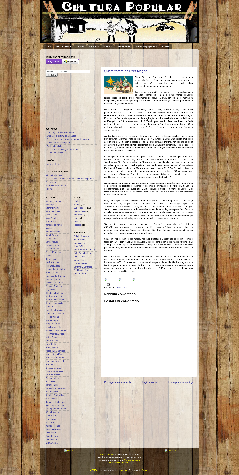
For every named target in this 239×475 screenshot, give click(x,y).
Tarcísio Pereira (52, 415)
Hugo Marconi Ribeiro (55, 300)
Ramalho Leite (52, 385)
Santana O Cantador (83, 267)
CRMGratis (95, 470)
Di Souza (50, 255)
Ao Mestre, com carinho (56, 185)
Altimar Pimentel (53, 208)
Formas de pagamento (146, 46)
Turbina (49, 189)
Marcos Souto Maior (54, 354)
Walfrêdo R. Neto (53, 426)
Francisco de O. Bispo (55, 276)
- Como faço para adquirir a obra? (60, 132)
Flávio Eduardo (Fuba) (55, 269)
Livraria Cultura (80, 256)
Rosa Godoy (51, 399)
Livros (76, 218)
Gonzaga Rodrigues (54, 286)
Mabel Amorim (52, 347)
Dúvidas (107, 46)
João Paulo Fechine (82, 253)
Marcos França (63, 46)
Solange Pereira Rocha (56, 409)
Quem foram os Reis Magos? (126, 71)
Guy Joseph (51, 290)
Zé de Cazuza (52, 436)
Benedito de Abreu (54, 225)
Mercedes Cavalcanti (55, 361)
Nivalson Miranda (53, 368)
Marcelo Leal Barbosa (55, 351)
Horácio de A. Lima (54, 296)
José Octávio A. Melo (55, 334)
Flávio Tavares (52, 272)
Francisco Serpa (53, 164)
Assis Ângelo (51, 218)
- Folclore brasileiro (54, 146)
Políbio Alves (51, 381)
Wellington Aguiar (53, 429)
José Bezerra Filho (54, 327)
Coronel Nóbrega (53, 252)
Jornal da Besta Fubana (84, 250)
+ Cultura (94, 46)
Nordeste (78, 225)
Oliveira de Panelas (54, 371)
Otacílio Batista (80, 263)
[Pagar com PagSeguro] (62, 63)
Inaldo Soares (52, 307)
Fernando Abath (53, 266)
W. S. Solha (51, 422)
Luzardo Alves (52, 344)
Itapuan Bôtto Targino (55, 313)
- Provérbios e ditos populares (59, 143)
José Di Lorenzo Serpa (56, 330)
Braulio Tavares (52, 235)
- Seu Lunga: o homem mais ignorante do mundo (67, 139)
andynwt (124, 470)
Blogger (145, 470)
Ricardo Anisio (52, 392)
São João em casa (54, 175)
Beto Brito (50, 228)
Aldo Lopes (51, 204)
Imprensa (78, 215)
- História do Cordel (54, 153)
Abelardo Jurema (53, 201)
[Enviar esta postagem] (108, 284)
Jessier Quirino (52, 317)
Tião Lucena (51, 419)
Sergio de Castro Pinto (56, 402)
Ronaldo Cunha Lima (55, 395)
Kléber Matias (52, 341)
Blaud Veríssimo (53, 232)
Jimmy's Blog (79, 246)
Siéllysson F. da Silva (55, 405)
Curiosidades (123, 46)
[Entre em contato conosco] (134, 280)
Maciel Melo (79, 260)
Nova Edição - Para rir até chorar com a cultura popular (70, 179)
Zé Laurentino (52, 439)
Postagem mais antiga (180, 382)
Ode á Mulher (52, 182)
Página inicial (149, 382)
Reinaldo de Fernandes (56, 388)
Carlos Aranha (52, 239)
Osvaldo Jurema (53, 375)
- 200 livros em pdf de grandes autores (63, 149)
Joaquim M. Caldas (54, 323)
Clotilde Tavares (53, 249)
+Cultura (77, 201)
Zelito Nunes (51, 432)
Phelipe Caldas (52, 378)
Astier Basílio (51, 221)
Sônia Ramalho (52, 412)
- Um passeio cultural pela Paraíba (61, 136)
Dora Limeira (51, 259)
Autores (77, 204)
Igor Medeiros (80, 243)
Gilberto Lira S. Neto (54, 283)
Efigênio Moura (52, 262)
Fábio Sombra (80, 239)
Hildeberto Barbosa (54, 293)
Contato (166, 46)
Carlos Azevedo (53, 242)
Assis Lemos (51, 215)
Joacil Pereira (52, 320)
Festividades (79, 211)
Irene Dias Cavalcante (55, 310)
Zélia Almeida (52, 443)
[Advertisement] (142, 56)
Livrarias (80, 46)
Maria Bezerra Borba (55, 358)
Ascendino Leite (53, 211)
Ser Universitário (81, 270)
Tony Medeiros (80, 273)
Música (77, 221)
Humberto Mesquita (54, 303)
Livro (48, 46)
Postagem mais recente (117, 382)
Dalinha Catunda (81, 236)
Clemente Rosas (53, 245)
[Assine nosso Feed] (106, 280)
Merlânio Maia (52, 364)
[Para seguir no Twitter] (120, 280)
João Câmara (52, 337)
